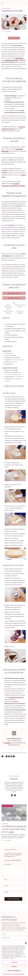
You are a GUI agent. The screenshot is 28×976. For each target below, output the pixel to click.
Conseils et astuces (7, 805)
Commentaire (8, 864)
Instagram (8, 743)
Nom (5, 879)
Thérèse (13, 778)
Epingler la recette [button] (15, 298)
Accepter (14, 962)
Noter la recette (8, 860)
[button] (26, 943)
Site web (6, 892)
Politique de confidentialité (18, 974)
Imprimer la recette (15, 293)
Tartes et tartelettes (6, 8)
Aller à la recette (14, 38)
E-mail (6, 885)
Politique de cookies (7, 974)
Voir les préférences (14, 970)
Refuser (14, 966)
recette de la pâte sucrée (16, 697)
